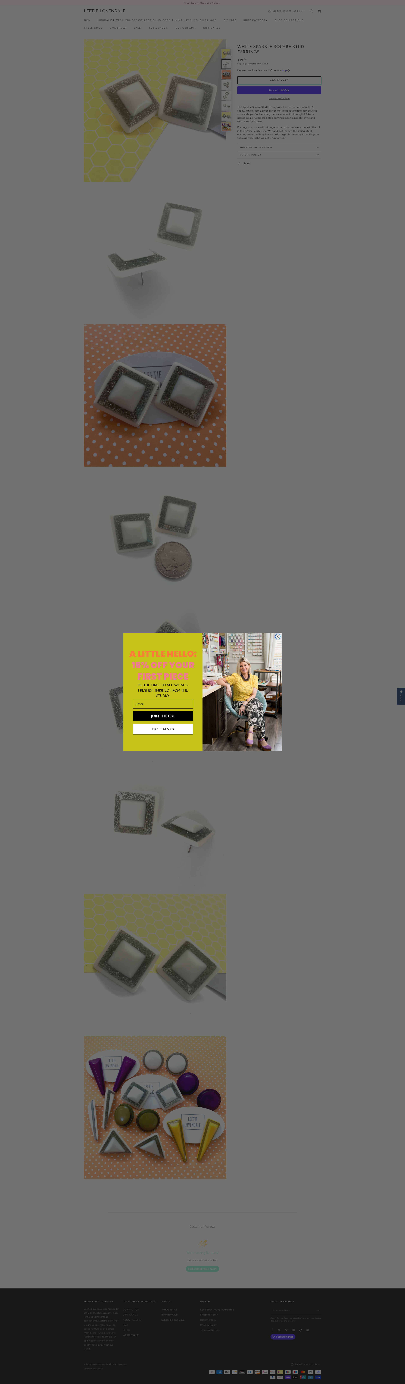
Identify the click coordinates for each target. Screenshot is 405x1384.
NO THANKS (163, 729)
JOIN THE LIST (163, 716)
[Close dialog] (277, 636)
